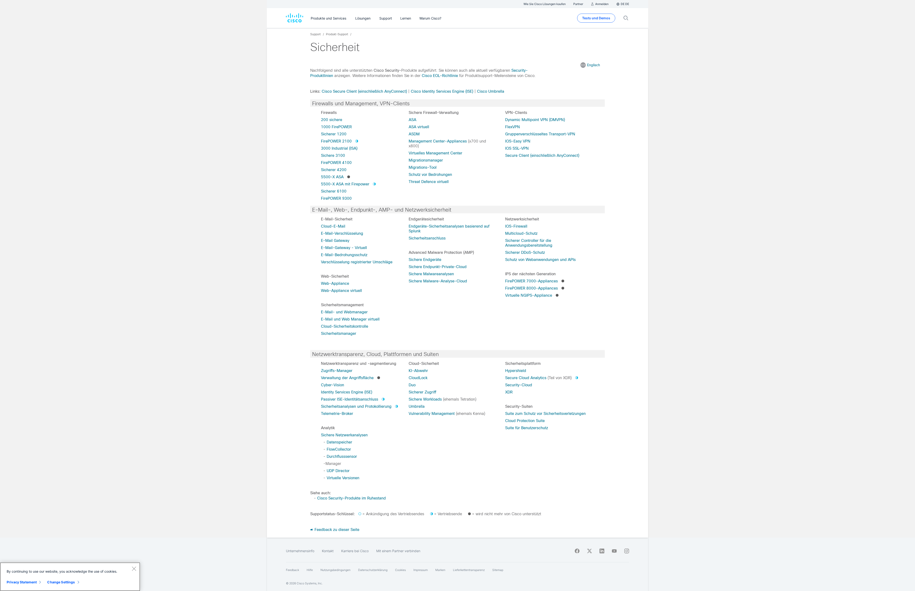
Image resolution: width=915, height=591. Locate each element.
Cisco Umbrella (490, 91)
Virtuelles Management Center (435, 153)
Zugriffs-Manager (336, 371)
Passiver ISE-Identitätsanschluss (349, 399)
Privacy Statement (22, 582)
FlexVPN (512, 127)
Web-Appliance (335, 283)
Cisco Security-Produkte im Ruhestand (351, 498)
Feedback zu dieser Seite (336, 530)
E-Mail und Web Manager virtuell (350, 319)
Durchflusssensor (342, 456)
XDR (509, 392)
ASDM (414, 134)
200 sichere (331, 120)
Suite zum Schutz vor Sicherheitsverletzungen (545, 414)
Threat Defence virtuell (429, 182)
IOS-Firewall (516, 226)
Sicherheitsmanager (338, 333)
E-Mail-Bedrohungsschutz (344, 255)
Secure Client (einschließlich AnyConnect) (542, 155)
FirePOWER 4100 (336, 163)
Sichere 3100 (333, 155)
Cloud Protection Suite (525, 421)
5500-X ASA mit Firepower (345, 184)
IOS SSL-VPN (517, 148)
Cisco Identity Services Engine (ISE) (442, 91)
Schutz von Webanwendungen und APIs (540, 260)
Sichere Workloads (425, 399)
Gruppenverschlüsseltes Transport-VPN (540, 134)
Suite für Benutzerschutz (526, 428)
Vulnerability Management (432, 414)
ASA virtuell (419, 127)
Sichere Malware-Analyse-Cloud (438, 281)
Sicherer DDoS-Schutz (525, 252)
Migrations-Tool (423, 167)
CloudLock (418, 378)
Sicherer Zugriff (422, 392)
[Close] (134, 568)
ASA (412, 120)
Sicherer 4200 (333, 170)
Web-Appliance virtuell (341, 291)
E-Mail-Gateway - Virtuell (344, 248)
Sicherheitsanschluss (427, 238)
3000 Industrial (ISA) (339, 148)
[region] (70, 576)
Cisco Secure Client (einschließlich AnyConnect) (364, 91)
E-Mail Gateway (335, 241)
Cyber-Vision (332, 385)
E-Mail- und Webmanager (344, 312)
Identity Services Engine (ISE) (346, 392)
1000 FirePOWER (336, 127)
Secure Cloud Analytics (525, 378)
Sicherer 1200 (333, 134)
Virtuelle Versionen (343, 478)
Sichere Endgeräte (425, 260)
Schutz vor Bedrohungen (430, 175)
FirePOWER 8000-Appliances (531, 288)
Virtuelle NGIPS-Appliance (528, 295)
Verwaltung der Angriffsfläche (347, 378)
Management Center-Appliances (438, 141)
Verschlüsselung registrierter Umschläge (356, 262)
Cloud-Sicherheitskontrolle (344, 326)
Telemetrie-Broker (337, 414)
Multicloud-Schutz (521, 233)
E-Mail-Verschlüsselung (342, 233)
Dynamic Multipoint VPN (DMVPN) (535, 120)
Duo (412, 385)
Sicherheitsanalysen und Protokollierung (356, 406)
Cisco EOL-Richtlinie (440, 76)
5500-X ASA (332, 177)
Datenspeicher (339, 442)
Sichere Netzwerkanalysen (344, 435)
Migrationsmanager (426, 160)
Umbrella (417, 406)
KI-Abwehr (418, 371)
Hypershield (515, 371)
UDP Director (338, 471)
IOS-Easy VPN (517, 141)
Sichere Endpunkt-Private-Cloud (438, 267)
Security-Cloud (518, 385)
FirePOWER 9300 (336, 198)
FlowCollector (339, 449)
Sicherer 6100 (333, 191)
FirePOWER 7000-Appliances (531, 281)
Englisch (593, 65)
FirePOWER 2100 (336, 141)
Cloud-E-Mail (333, 226)
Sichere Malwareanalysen (431, 274)
